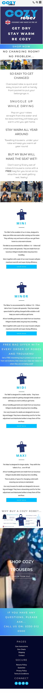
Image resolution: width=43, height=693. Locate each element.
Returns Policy (21, 665)
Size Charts (21, 649)
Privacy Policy (21, 671)
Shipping (21, 652)
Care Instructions (21, 646)
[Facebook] (16, 683)
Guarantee (21, 668)
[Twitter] (19, 683)
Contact (21, 655)
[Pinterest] (23, 683)
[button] (37, 2)
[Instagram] (26, 683)
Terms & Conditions (21, 674)
